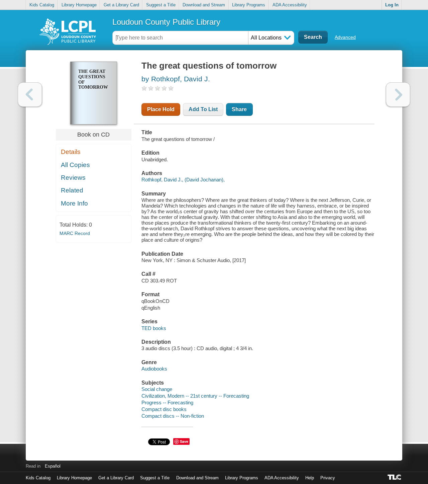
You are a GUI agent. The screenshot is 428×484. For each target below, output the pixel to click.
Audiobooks (154, 369)
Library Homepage (79, 4)
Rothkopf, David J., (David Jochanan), (183, 179)
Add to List (203, 109)
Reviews (73, 177)
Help (309, 477)
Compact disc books (164, 409)
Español (53, 466)
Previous (30, 94)
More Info (74, 203)
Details (71, 151)
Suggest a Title (161, 4)
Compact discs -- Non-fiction (172, 416)
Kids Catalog (41, 4)
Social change (156, 389)
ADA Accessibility (290, 4)
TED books (153, 328)
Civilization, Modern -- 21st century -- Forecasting (195, 396)
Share (239, 109)
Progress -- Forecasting (167, 402)
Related (72, 190)
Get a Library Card (121, 4)
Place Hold (161, 109)
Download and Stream (204, 4)
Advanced (345, 37)
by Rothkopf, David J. (175, 79)
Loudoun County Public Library (166, 21)
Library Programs (248, 4)
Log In (392, 4)
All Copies (75, 164)
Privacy (327, 477)
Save (184, 441)
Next (398, 94)
